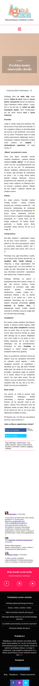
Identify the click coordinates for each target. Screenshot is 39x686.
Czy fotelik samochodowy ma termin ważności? (19, 624)
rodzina (23, 446)
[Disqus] (19, 481)
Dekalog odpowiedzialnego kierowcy (19, 603)
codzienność (21, 443)
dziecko (13, 445)
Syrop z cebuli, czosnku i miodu (19, 608)
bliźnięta (12, 443)
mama (19, 445)
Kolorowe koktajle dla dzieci (19, 628)
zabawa (8, 448)
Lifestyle (19, 61)
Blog (5, 674)
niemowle (15, 446)
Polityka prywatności (27, 674)
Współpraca (13, 674)
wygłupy (30, 446)
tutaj (21, 655)
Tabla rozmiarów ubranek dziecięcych (19, 612)
